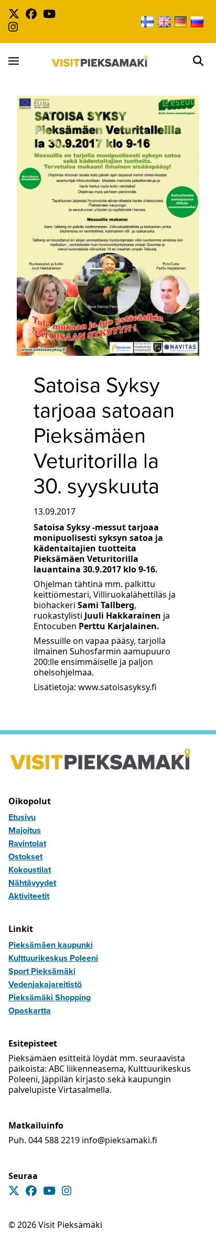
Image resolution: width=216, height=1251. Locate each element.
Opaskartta (29, 1010)
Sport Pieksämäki (41, 971)
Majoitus (24, 830)
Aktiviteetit (28, 896)
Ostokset (25, 856)
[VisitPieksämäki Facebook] (33, 15)
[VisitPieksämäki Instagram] (15, 28)
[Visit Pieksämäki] (100, 61)
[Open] (198, 61)
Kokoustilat (29, 870)
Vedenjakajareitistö (45, 984)
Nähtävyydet (32, 883)
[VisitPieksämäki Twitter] (16, 15)
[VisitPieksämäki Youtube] (51, 15)
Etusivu (22, 817)
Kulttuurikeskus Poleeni (53, 958)
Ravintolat (27, 843)
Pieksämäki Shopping (49, 997)
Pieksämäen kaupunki (50, 945)
